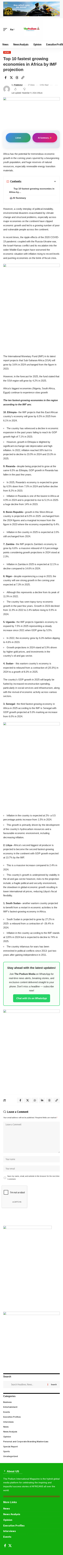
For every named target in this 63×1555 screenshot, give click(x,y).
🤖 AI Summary (18, 198)
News (7, 52)
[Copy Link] (23, 77)
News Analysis (31, 1431)
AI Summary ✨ (45, 137)
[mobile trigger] (6, 29)
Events (31, 1412)
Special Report (31, 1446)
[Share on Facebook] (5, 77)
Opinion (31, 1436)
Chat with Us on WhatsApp (31, 998)
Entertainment (31, 1407)
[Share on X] (11, 77)
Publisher (18, 85)
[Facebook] (5, 1545)
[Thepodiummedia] (31, 29)
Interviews (31, 1422)
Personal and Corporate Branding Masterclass (31, 1441)
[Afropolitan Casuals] (31, 765)
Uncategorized (31, 1456)
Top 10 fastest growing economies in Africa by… (31, 190)
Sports (31, 1451)
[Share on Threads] (17, 77)
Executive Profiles (31, 1417)
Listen (18, 137)
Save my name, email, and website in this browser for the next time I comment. (33, 1177)
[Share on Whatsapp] (35, 1100)
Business (31, 1402)
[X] (10, 1545)
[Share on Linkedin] (42, 1100)
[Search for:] (28, 1384)
